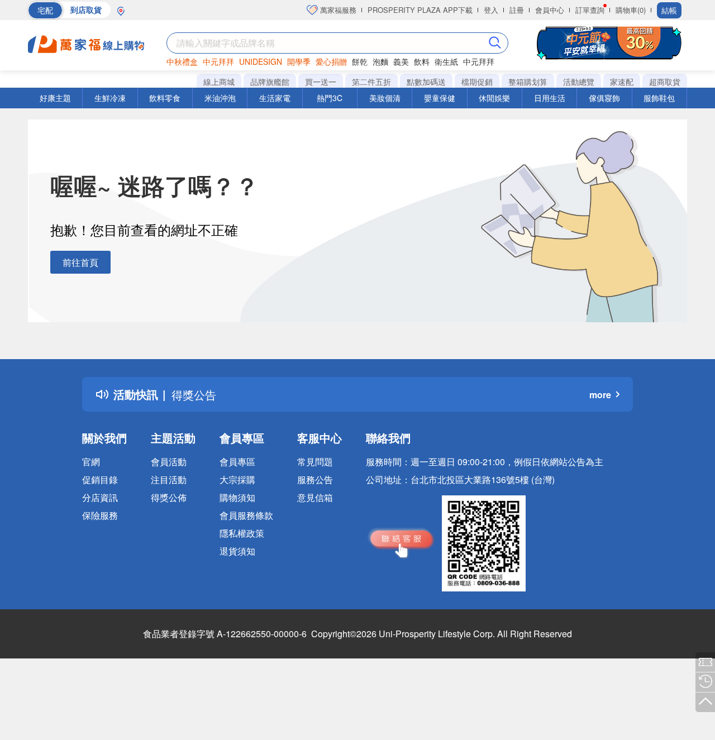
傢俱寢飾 (604, 97)
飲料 (422, 61)
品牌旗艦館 (269, 81)
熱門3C (329, 97)
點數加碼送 (426, 81)
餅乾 (360, 61)
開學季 (299, 61)
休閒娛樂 (494, 97)
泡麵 (380, 61)
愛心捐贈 (331, 61)
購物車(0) (631, 9)
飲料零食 (164, 97)
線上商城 (219, 81)
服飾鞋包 (659, 97)
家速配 (621, 81)
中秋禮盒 (182, 61)
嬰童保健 (439, 97)
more (600, 394)
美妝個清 (385, 97)
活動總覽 (578, 81)
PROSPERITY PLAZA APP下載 (420, 9)
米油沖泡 (220, 97)
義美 (401, 61)
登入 (491, 9)
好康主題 (55, 97)
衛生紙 (446, 61)
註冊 (516, 9)
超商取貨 (664, 81)
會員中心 (549, 9)
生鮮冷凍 (110, 97)
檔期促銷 (477, 81)
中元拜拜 (218, 61)
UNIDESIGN (260, 61)
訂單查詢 (589, 9)
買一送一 (320, 81)
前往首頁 (80, 262)
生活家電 (274, 97)
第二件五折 (371, 81)
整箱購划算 (527, 81)
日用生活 (549, 97)
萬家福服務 (337, 9)
